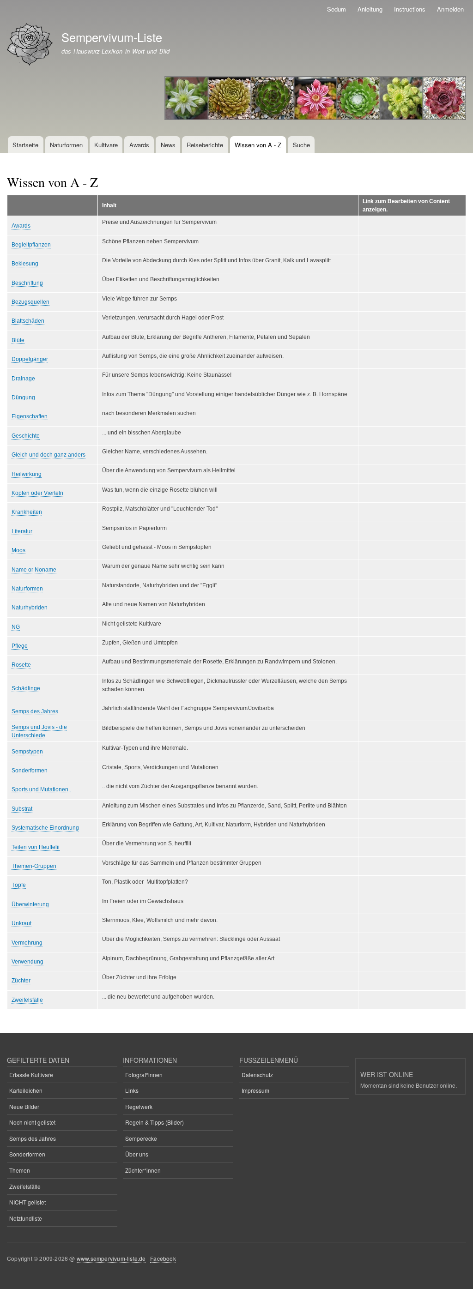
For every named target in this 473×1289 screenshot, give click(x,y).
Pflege (20, 646)
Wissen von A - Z (258, 144)
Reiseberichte (205, 144)
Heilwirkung (27, 474)
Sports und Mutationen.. (41, 789)
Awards (139, 144)
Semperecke (141, 1138)
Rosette (21, 665)
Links (132, 1090)
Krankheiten (27, 512)
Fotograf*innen (144, 1074)
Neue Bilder (24, 1106)
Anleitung (370, 9)
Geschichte (26, 436)
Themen (19, 1170)
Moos (18, 550)
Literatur (22, 531)
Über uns (136, 1154)
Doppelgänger (30, 359)
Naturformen (66, 144)
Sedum (336, 9)
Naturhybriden (30, 607)
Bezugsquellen (30, 302)
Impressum (255, 1090)
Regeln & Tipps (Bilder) (154, 1122)
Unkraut (21, 923)
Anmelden (450, 9)
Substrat (22, 809)
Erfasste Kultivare (31, 1074)
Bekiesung (25, 263)
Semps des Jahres (35, 711)
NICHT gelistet (27, 1202)
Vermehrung (27, 943)
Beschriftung (27, 283)
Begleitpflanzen (31, 244)
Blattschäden (28, 321)
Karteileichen (25, 1090)
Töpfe (19, 885)
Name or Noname (34, 569)
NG (16, 627)
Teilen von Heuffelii (36, 847)
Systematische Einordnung (45, 828)
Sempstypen (27, 751)
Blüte (18, 340)
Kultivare (106, 144)
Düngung (23, 397)
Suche (301, 144)
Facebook (163, 1258)
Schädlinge (26, 688)
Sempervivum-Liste (111, 37)
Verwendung (27, 961)
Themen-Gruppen (34, 866)
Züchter (21, 980)
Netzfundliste (25, 1218)
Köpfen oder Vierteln (37, 493)
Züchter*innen (143, 1170)
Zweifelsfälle (27, 1000)
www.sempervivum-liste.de (111, 1258)
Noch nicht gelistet (32, 1122)
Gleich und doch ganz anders (48, 455)
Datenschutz (257, 1074)
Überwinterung (30, 904)
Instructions (409, 9)
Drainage (23, 378)
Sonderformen (30, 770)
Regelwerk (138, 1106)
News (168, 144)
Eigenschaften (30, 416)
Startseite (25, 144)
